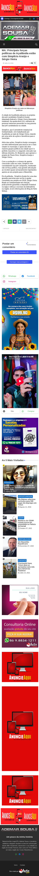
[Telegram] (19, 221)
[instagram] (37, 18)
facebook (31, 276)
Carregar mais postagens (18, 262)
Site (12, 411)
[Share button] (29, 221)
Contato (22, 865)
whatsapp (12, 276)
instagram (12, 281)
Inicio (15, 865)
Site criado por (14, 871)
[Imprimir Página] (24, 221)
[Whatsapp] (10, 221)
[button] (36, 44)
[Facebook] (15, 221)
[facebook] (33, 18)
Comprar (31, 411)
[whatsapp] (30, 18)
